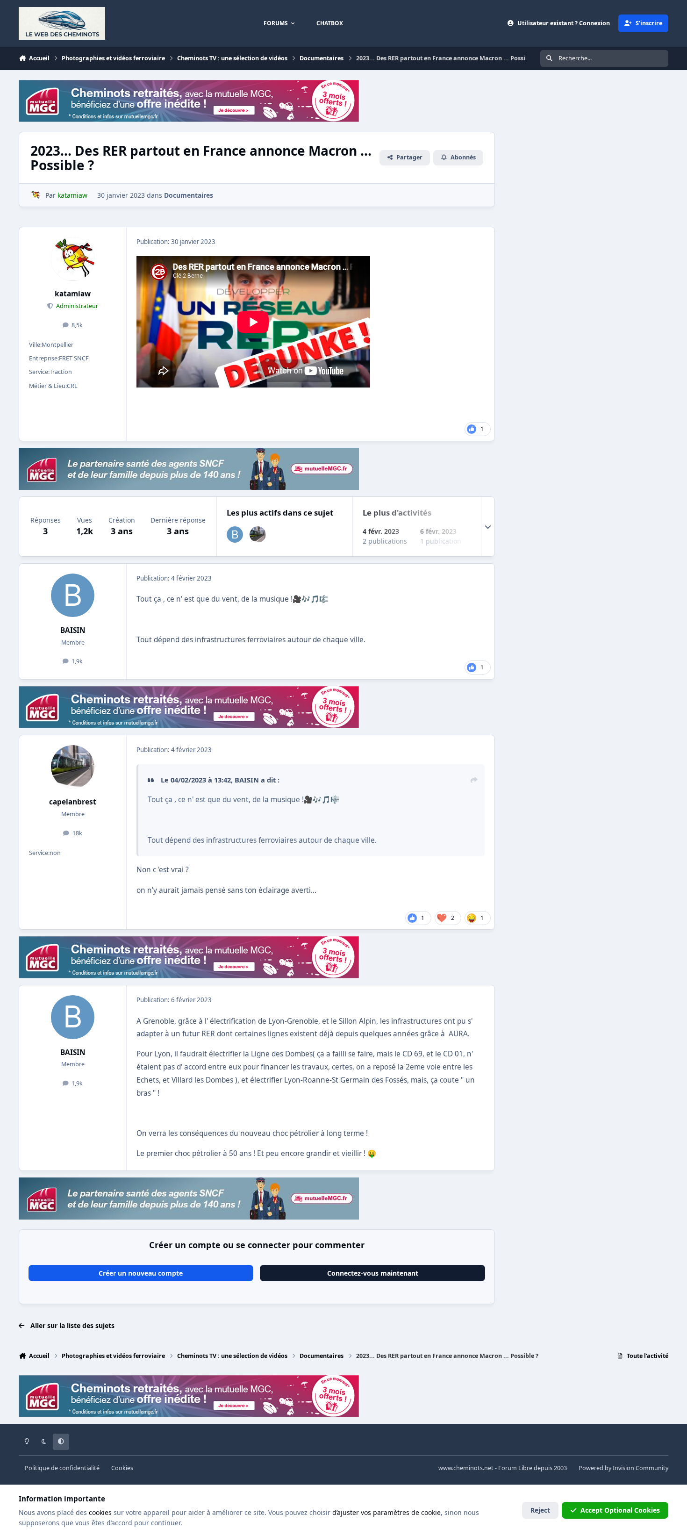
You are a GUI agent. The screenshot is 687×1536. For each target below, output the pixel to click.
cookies (100, 1512)
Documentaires (188, 195)
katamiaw (73, 294)
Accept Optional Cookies (620, 1510)
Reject (540, 1510)
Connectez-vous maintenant (372, 1273)
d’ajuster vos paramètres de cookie (386, 1512)
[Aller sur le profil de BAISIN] (235, 534)
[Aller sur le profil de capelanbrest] (258, 534)
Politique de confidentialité (62, 1468)
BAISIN (73, 630)
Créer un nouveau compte (141, 1273)
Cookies (122, 1468)
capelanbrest (72, 802)
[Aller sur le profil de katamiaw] (35, 195)
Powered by (623, 1468)
